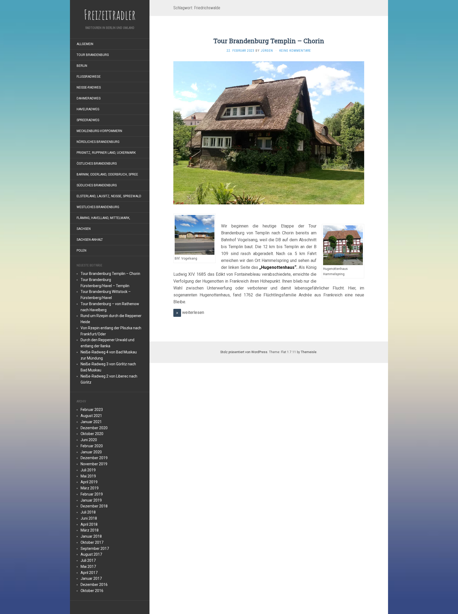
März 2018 (90, 530)
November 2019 (94, 464)
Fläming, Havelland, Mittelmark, (103, 218)
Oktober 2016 (92, 591)
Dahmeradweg (89, 98)
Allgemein (85, 44)
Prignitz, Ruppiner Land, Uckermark (106, 153)
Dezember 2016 (94, 584)
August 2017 (91, 554)
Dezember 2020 (94, 428)
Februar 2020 (92, 446)
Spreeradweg (88, 120)
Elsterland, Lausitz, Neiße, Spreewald (109, 196)
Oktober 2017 (92, 542)
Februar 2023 (92, 409)
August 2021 (91, 416)
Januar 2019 (91, 500)
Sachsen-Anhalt (90, 240)
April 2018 (89, 524)
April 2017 (89, 573)
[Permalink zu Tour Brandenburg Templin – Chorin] (268, 132)
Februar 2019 (92, 494)
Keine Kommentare (295, 50)
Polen (81, 250)
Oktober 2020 (92, 434)
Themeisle (308, 352)
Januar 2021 (91, 422)
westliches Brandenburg (98, 207)
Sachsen (84, 229)
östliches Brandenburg (97, 163)
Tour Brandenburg (93, 55)
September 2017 (95, 548)
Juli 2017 (88, 560)
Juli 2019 (88, 470)
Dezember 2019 (94, 458)
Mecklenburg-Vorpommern (99, 131)
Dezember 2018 (94, 506)
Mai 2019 (88, 476)
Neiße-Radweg (89, 87)
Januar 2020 (91, 452)
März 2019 (90, 488)
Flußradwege (89, 76)
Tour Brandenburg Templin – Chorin (110, 273)
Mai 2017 (88, 566)
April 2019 (89, 482)
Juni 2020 (89, 440)
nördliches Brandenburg (98, 142)
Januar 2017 (91, 578)
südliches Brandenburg (97, 185)
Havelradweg (88, 109)
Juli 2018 (88, 512)
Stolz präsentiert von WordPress (243, 352)
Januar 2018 (91, 536)
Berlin (82, 66)
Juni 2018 (89, 518)
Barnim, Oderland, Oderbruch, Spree (107, 174)
